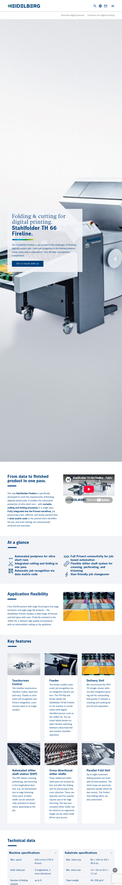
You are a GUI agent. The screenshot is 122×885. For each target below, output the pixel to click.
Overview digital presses (73, 15)
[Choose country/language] (100, 6)
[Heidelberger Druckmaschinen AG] (23, 6)
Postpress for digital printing (101, 15)
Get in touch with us (27, 264)
